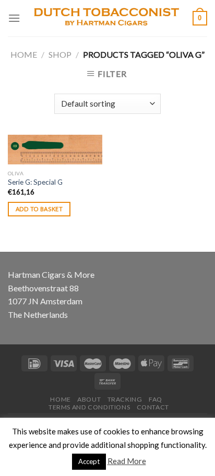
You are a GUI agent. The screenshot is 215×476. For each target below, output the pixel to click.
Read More (127, 461)
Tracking (125, 399)
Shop (60, 54)
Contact (153, 407)
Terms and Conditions (89, 407)
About (89, 399)
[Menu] (14, 18)
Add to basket (39, 208)
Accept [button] (89, 461)
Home (23, 54)
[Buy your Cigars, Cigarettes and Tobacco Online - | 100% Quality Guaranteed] (106, 18)
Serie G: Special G (35, 182)
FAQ (155, 399)
